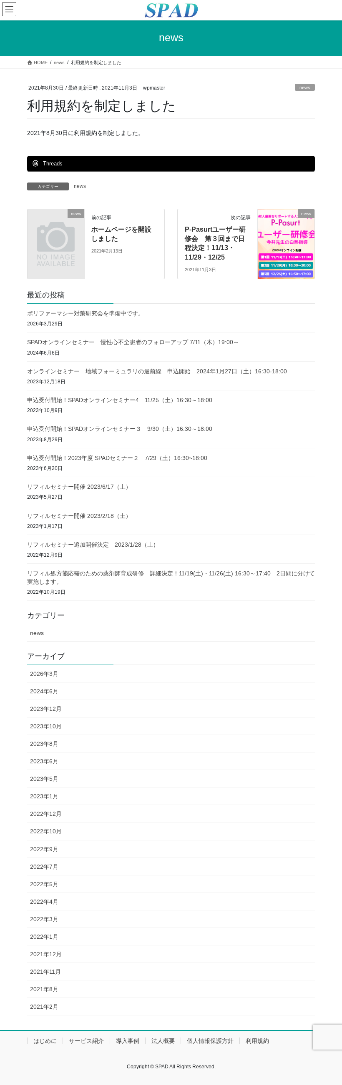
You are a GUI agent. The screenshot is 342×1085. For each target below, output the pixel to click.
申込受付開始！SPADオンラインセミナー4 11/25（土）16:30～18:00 (122, 400)
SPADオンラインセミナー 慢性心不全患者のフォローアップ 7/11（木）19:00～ (133, 342)
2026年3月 (44, 673)
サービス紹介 (86, 1041)
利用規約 (257, 1041)
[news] (56, 225)
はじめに (45, 1041)
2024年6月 (44, 691)
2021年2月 (44, 1006)
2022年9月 (44, 849)
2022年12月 (46, 813)
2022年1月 (44, 936)
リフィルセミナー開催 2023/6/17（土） (79, 486)
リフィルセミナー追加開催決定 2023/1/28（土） (93, 544)
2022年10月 (46, 831)
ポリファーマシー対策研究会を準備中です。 (85, 313)
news (304, 87)
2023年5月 (44, 778)
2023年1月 (44, 796)
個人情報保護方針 (210, 1041)
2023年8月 (44, 743)
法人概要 (163, 1041)
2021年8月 (44, 989)
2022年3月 (44, 919)
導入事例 (127, 1041)
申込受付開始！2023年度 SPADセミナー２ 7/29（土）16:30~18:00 (117, 458)
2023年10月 (46, 726)
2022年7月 (44, 866)
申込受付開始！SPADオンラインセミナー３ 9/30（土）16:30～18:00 (122, 428)
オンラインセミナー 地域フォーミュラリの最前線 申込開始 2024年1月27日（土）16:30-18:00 (157, 371)
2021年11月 (45, 971)
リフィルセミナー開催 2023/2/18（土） (79, 515)
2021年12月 (46, 954)
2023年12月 (46, 708)
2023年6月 (44, 761)
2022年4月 (44, 901)
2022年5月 (44, 884)
